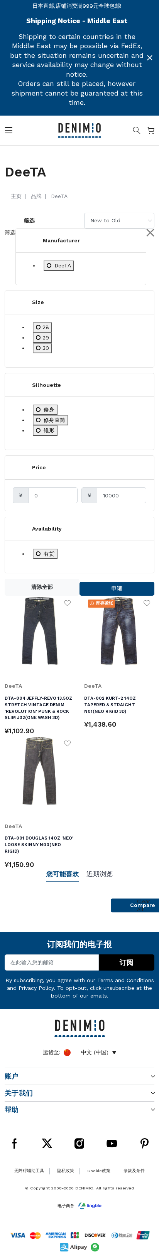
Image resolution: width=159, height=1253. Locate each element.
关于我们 (19, 1093)
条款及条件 (134, 1170)
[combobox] (119, 220)
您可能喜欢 (62, 874)
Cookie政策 (98, 1170)
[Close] (149, 57)
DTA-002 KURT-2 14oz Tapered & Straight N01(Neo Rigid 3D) (110, 704)
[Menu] (8, 132)
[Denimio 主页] (79, 130)
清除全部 (42, 587)
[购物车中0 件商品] (150, 132)
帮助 (12, 1110)
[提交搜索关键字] (136, 132)
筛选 (29, 220)
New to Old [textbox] (105, 220)
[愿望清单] (67, 603)
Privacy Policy (36, 988)
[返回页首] (143, 1211)
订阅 (127, 962)
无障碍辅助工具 (29, 1170)
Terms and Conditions (125, 980)
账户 (12, 1076)
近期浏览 (99, 874)
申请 (117, 588)
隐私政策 (65, 1170)
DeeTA (13, 686)
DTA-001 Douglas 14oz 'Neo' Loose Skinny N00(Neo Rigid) (39, 844)
